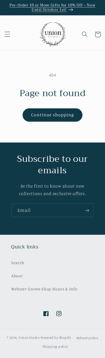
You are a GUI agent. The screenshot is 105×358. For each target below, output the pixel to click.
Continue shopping (52, 114)
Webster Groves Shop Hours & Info (44, 288)
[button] (7, 34)
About (17, 275)
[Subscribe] (87, 210)
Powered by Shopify (56, 338)
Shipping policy (55, 346)
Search (17, 262)
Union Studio (29, 338)
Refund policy (87, 338)
